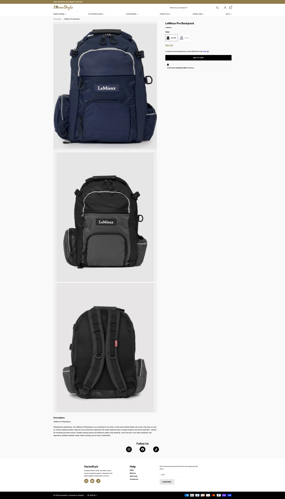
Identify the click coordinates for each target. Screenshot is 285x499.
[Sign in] (225, 7)
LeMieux (168, 27)
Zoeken (217, 8)
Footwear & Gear (95, 14)
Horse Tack (164, 14)
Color (167, 32)
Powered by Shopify (76, 495)
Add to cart (198, 58)
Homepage (57, 19)
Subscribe (166, 482)
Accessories (131, 14)
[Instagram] (129, 449)
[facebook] (142, 449)
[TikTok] (156, 449)
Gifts (228, 14)
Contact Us (134, 479)
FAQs (132, 470)
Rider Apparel (59, 14)
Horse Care (197, 14)
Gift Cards (133, 476)
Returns (133, 473)
